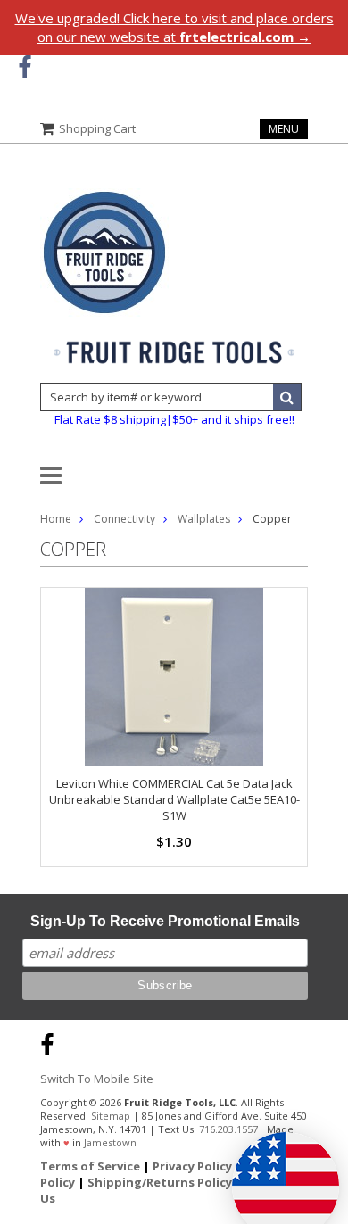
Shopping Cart (97, 128)
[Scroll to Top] (321, 1042)
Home (55, 518)
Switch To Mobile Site (96, 1079)
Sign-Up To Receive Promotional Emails (165, 921)
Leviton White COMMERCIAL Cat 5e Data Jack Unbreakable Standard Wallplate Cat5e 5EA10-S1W (174, 799)
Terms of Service (90, 1166)
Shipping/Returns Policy (159, 1182)
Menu (284, 128)
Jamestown (110, 1142)
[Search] (287, 397)
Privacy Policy (192, 1166)
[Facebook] (24, 67)
